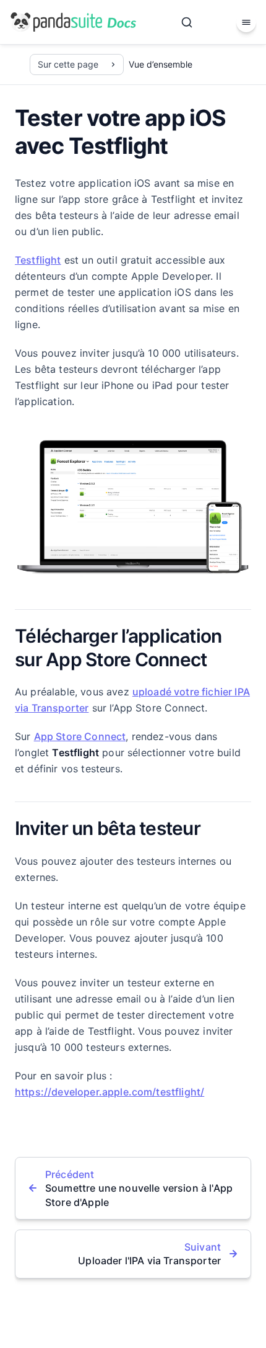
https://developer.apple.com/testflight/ (109, 1092)
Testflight (38, 260)
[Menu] (246, 22)
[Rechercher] (187, 22)
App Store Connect (80, 736)
